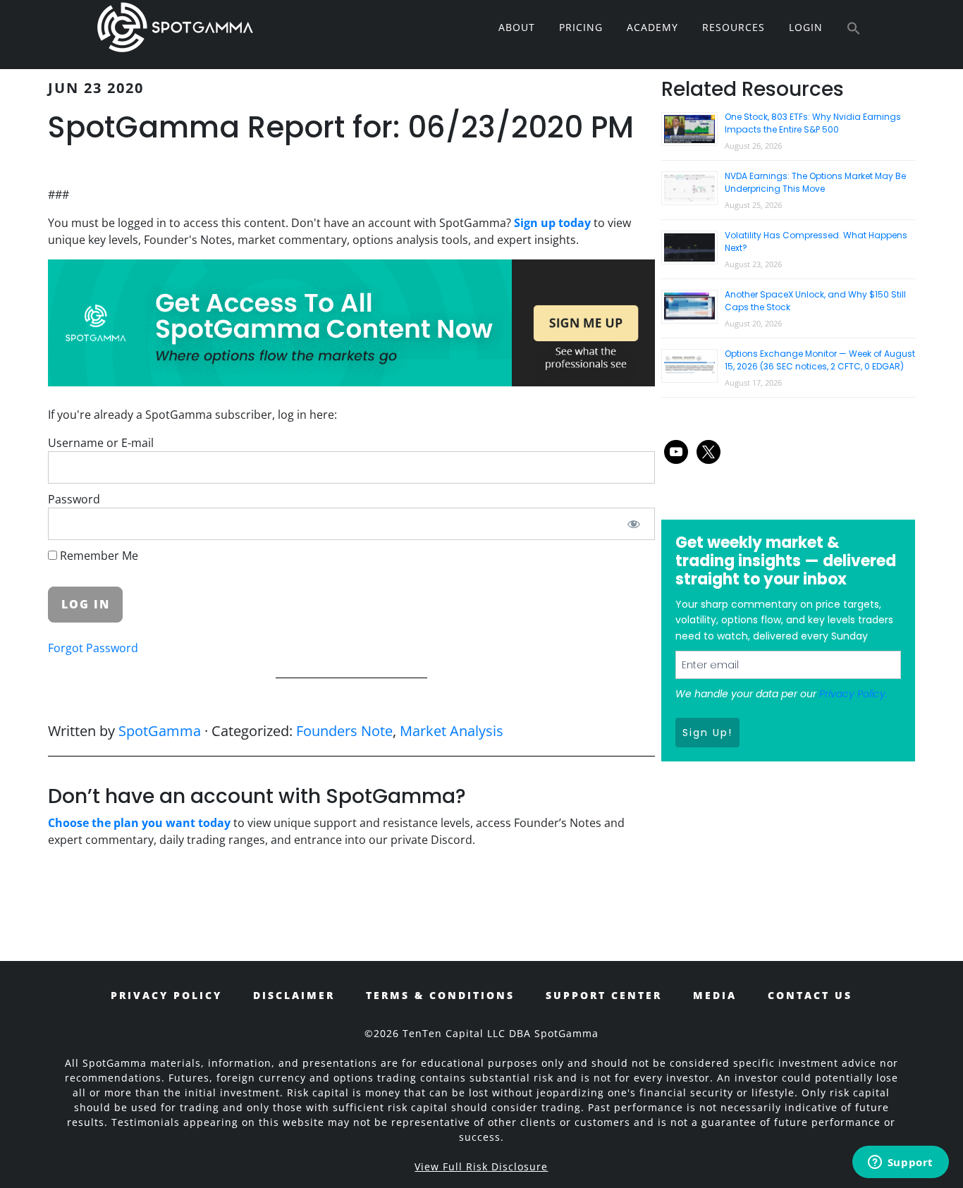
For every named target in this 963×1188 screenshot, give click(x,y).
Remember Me (97, 555)
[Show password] (634, 524)
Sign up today (552, 223)
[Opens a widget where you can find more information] (900, 1163)
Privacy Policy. (853, 694)
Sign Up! (707, 732)
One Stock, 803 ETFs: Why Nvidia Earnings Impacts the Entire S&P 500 (813, 123)
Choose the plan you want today (139, 823)
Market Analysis (451, 730)
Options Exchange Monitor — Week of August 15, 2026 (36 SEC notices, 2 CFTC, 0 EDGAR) (820, 360)
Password (74, 499)
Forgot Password (93, 648)
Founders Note (344, 730)
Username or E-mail (101, 443)
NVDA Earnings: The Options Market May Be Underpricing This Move (815, 182)
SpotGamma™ (175, 27)
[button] (853, 29)
